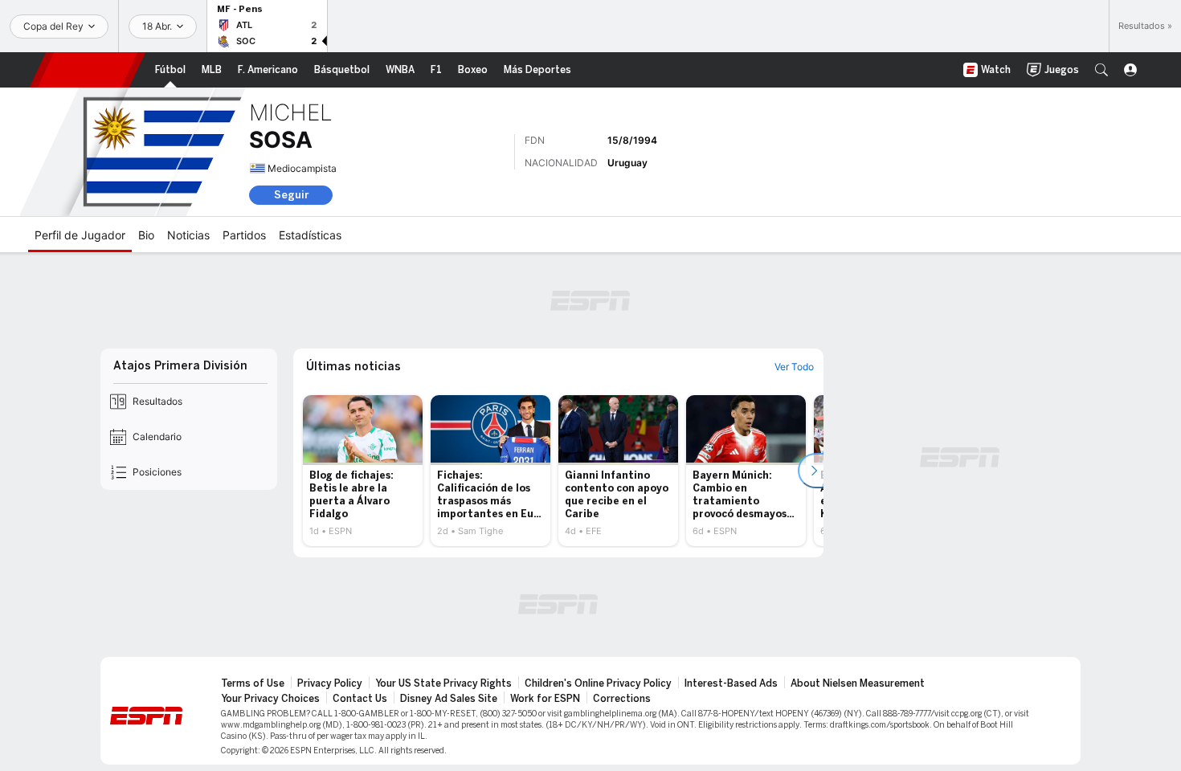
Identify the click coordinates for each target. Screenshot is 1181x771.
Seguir (291, 195)
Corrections (622, 698)
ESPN (87, 70)
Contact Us (360, 698)
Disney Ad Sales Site (448, 698)
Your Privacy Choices (270, 698)
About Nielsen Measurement (858, 683)
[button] (1101, 69)
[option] (363, 470)
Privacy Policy (329, 683)
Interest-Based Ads (731, 683)
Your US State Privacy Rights (443, 683)
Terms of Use (252, 683)
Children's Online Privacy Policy (598, 683)
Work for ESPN (545, 698)
